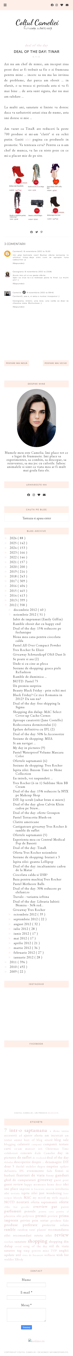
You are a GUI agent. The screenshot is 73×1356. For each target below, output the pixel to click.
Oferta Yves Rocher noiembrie (35, 852)
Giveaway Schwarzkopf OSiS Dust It (39, 654)
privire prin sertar (34, 1220)
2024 (14, 548)
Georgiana (18, 271)
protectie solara (55, 1225)
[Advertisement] (36, 1081)
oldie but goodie (16, 1206)
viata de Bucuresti (32, 1255)
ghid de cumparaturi (20, 1180)
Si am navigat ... (24, 743)
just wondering (50, 1193)
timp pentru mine (36, 1250)
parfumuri (12, 1210)
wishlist (9, 1259)
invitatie (15, 1193)
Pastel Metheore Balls (28, 884)
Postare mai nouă (16, 363)
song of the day (35, 1246)
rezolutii (8, 1241)
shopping (37, 1240)
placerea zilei (12, 1216)
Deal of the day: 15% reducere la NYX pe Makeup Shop (41, 793)
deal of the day (36, 45)
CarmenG (18, 251)
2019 (14, 571)
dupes (41, 1166)
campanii (37, 1144)
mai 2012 (21, 938)
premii (40, 1215)
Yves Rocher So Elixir (28, 650)
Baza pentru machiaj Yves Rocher (37, 879)
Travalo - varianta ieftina (31, 897)
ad (20, 1135)
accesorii (10, 1135)
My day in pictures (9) (29, 748)
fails (49, 1171)
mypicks (64, 1197)
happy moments (35, 1184)
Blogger (53, 1113)
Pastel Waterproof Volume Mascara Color (38, 754)
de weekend (39, 1157)
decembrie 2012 (26, 610)
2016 (14, 586)
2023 (14, 552)
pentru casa (46, 1211)
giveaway (45, 1179)
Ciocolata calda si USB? (30, 875)
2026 (14, 538)
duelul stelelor (26, 1166)
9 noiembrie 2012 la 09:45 (40, 292)
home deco (54, 1184)
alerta (38, 1135)
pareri (65, 1207)
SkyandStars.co (58, 1352)
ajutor (28, 1135)
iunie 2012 (22, 933)
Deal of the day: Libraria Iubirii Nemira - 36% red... (36, 903)
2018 (14, 576)
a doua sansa (59, 1131)
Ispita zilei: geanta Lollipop (33, 862)
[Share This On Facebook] (32, 232)
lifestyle (18, 1197)
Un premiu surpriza (27, 686)
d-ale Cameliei (45, 1153)
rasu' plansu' (38, 1230)
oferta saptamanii (44, 1202)
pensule (30, 1211)
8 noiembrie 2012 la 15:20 (37, 251)
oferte (64, 1201)
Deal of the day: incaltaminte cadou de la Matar (39, 868)
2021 (14, 562)
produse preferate (20, 1224)
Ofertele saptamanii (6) (30, 761)
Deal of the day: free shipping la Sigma (36, 705)
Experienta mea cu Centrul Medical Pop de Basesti (39, 841)
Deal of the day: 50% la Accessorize (38, 734)
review (61, 1234)
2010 (14, 967)
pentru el (63, 1211)
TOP (54, 1250)
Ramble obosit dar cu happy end (37, 624)
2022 (14, 557)
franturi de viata (30, 1175)
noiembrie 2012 (25, 614)
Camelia (17, 292)
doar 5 (9, 1166)
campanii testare (56, 1144)
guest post (61, 1180)
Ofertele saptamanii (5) (30, 835)
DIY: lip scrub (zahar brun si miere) (39, 800)
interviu (50, 1188)
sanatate (21, 1241)
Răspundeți (19, 263)
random (23, 1230)
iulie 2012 (21, 929)
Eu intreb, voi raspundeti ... (33, 778)
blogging (10, 1144)
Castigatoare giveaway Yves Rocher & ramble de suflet (40, 828)
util (18, 1255)
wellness (49, 1255)
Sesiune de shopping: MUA (33, 739)
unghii (64, 1250)
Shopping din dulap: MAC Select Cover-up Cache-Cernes (37, 714)
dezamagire (53, 1162)
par (54, 1206)
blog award (44, 1140)
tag (19, 1250)
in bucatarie (38, 1188)
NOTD (9, 1202)
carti (7, 1148)
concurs (26, 1153)
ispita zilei (29, 1193)
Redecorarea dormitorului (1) (34, 725)
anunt (18, 1140)
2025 (14, 543)
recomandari (22, 1235)
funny (50, 1175)
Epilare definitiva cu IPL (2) (34, 729)
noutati (22, 1201)
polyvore (28, 1216)
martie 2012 (23, 948)
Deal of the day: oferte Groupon (36, 813)
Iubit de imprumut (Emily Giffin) (38, 619)
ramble (10, 1229)
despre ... (38, 1162)
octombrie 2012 (26, 914)
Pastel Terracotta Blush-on (32, 817)
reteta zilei (43, 1235)
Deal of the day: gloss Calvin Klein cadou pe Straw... (38, 806)
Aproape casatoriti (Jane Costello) (38, 720)
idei (66, 1184)
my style (52, 1197)
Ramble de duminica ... (30, 677)
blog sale (61, 1140)
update (9, 1255)
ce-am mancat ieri (28, 1149)
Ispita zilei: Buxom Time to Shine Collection (37, 772)
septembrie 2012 (26, 919)
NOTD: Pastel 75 (25, 681)
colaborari (11, 1153)
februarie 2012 (25, 952)
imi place (11, 1189)
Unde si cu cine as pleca (30, 664)
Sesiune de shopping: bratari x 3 (36, 857)
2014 (14, 595)
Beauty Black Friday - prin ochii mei (39, 690)
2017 (14, 581)
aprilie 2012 (23, 943)
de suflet (24, 1157)
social (18, 1246)
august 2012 (23, 924)
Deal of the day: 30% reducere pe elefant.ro (37, 890)
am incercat (54, 1135)
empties (52, 1166)
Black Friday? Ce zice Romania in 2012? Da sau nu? (37, 697)
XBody (19, 1259)
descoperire (22, 1162)
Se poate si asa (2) (26, 659)
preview (53, 1216)
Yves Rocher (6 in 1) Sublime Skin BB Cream (40, 785)
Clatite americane (26, 822)
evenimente (35, 1171)
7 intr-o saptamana (25, 1130)
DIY (66, 1162)
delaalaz (8, 1162)
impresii (24, 1189)
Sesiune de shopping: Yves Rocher (38, 765)
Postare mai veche (56, 363)
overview (40, 1206)
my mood (39, 1197)
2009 (14, 972)
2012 (14, 605)
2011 (14, 962)
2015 (14, 591)
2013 (14, 600)
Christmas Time (57, 1149)
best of (29, 1140)
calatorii (24, 1144)
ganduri (62, 1175)
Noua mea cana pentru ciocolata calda (37, 639)
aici (28, 139)
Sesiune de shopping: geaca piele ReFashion (37, 670)
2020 (14, 567)
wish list (62, 1255)
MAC (27, 1197)
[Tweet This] (37, 232)
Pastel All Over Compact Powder (37, 645)
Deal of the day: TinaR (30, 848)
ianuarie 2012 (24, 957)
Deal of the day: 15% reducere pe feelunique (37, 630)
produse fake (59, 1220)
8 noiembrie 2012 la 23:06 (38, 271)
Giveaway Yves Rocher (29, 910)
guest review (13, 1184)
